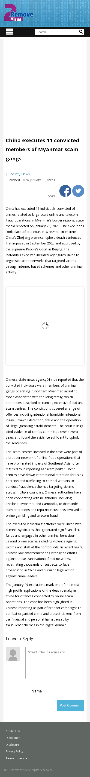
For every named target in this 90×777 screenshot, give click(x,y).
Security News (19, 174)
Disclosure (13, 745)
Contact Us (13, 731)
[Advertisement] (45, 84)
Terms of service (16, 758)
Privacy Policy (14, 751)
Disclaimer (13, 738)
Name (36, 691)
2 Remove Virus (18, 12)
